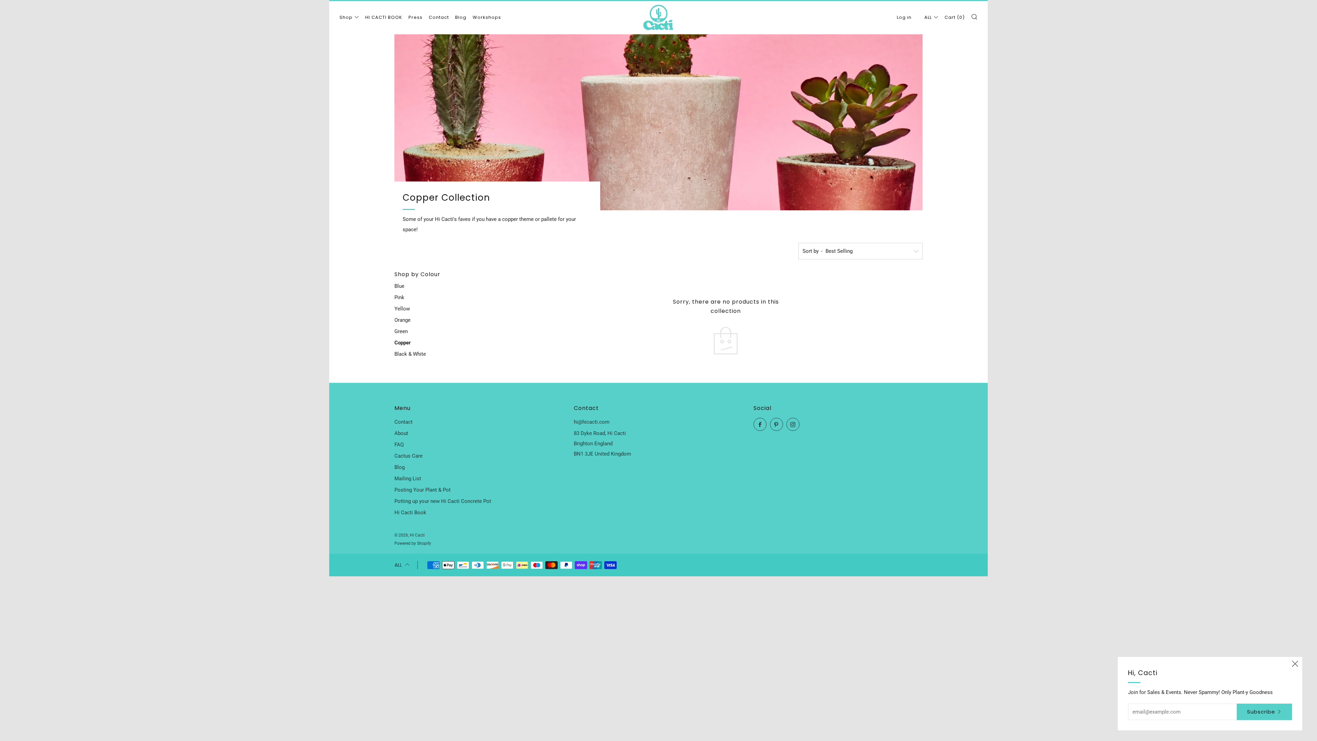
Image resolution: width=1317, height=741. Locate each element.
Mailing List (407, 478)
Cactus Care (408, 456)
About (401, 433)
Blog (460, 17)
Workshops (487, 17)
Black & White (410, 354)
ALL (928, 17)
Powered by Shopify (412, 543)
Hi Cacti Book (410, 512)
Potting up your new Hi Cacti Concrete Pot (442, 501)
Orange (402, 320)
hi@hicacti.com (591, 422)
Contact (439, 17)
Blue (399, 286)
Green (401, 331)
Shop (346, 17)
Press (415, 17)
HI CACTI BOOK (383, 17)
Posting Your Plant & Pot (422, 490)
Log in (904, 17)
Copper (402, 343)
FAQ (399, 445)
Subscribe (1261, 711)
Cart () (955, 17)
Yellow (402, 309)
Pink (399, 297)
